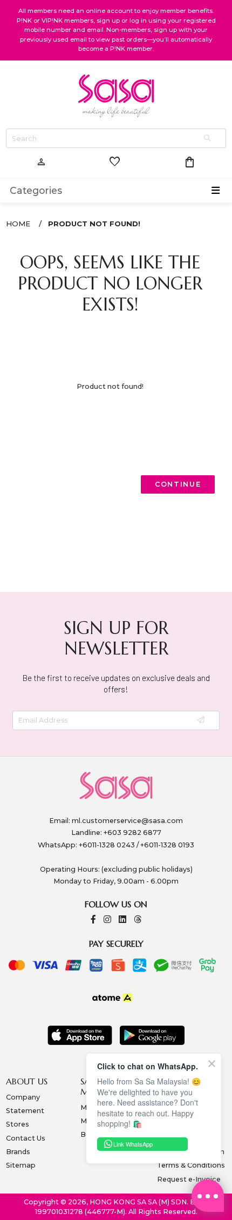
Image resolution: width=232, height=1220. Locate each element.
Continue (178, 484)
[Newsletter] (201, 721)
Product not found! (94, 223)
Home (18, 223)
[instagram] (107, 920)
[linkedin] (122, 920)
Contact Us (25, 1138)
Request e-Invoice (189, 1179)
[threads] (137, 920)
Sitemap (21, 1165)
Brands (18, 1152)
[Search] (208, 139)
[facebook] (93, 920)
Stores (17, 1124)
